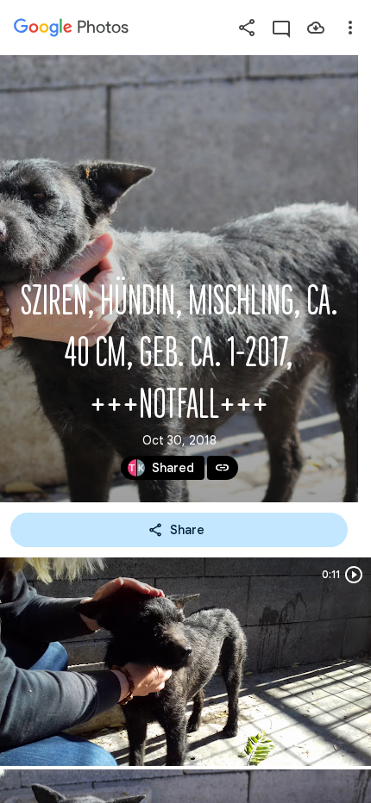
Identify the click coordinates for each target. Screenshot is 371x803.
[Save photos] (316, 27)
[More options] (350, 27)
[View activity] (281, 27)
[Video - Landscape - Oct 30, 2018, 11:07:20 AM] (185, 661)
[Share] (247, 27)
